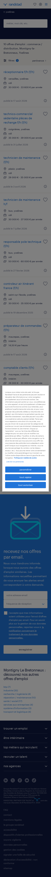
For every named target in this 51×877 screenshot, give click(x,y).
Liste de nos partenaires (15, 462)
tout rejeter (26, 477)
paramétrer (26, 469)
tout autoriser (25, 485)
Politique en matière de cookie (25, 458)
